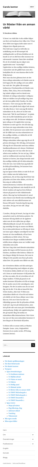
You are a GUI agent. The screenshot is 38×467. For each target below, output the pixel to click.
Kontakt (6, 453)
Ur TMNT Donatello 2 (16, 400)
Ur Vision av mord (15, 379)
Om (4, 435)
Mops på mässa (14, 405)
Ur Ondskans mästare (16, 374)
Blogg (5, 457)
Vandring (11, 413)
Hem (5, 430)
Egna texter (11, 403)
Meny (32, 7)
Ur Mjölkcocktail (14, 377)
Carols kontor (10, 7)
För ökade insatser (11, 366)
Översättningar (8, 439)
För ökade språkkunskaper (14, 361)
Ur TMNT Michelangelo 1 (17, 392)
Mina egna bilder (11, 421)
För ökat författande (12, 364)
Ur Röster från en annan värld (19, 390)
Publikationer (8, 444)
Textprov (8, 369)
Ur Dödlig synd (13, 385)
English (5, 448)
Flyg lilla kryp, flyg (15, 408)
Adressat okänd (14, 411)
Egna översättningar (14, 371)
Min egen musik (11, 419)
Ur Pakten (12, 382)
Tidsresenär (12, 416)
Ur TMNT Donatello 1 (16, 398)
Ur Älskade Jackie (14, 387)
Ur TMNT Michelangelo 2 (17, 395)
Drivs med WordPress (19, 463)
